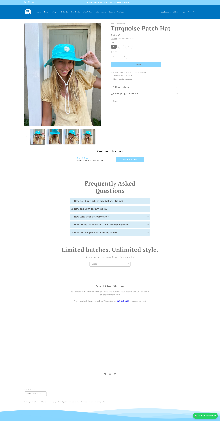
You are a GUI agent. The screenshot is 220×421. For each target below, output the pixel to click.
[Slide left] (26, 136)
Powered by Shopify (49, 402)
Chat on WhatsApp (207, 415)
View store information (122, 79)
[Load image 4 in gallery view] (88, 137)
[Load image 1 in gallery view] (37, 137)
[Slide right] (98, 136)
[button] (47, 12)
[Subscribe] (128, 264)
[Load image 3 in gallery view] (71, 137)
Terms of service (87, 402)
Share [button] (115, 101)
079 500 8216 (123, 301)
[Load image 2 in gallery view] (54, 137)
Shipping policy (100, 402)
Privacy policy (74, 402)
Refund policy (62, 402)
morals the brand (36, 402)
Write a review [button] (130, 159)
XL (130, 47)
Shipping (114, 38)
